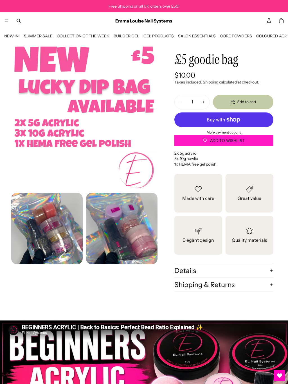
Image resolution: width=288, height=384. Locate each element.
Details (185, 270)
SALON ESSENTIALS (197, 36)
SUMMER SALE (38, 36)
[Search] (18, 21)
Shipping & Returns (204, 285)
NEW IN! (12, 36)
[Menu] (6, 20)
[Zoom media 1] (84, 116)
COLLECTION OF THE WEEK (83, 36)
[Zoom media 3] (122, 228)
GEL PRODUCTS (158, 36)
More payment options (224, 132)
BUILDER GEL (126, 36)
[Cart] (281, 21)
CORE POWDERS (236, 36)
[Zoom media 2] (47, 228)
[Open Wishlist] (279, 375)
